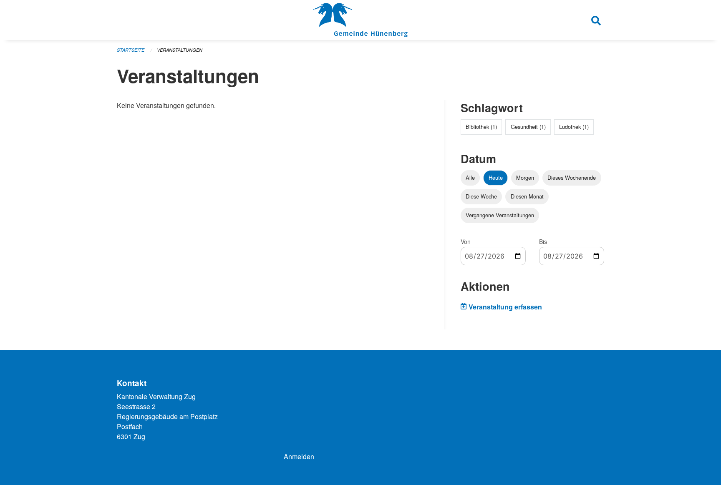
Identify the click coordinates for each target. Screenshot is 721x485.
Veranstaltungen (179, 50)
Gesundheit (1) (528, 127)
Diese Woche (481, 196)
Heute (496, 177)
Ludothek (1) (574, 127)
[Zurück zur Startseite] (360, 20)
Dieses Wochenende (571, 177)
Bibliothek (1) (481, 127)
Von (466, 241)
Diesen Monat (527, 196)
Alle (470, 177)
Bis (543, 241)
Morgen (525, 177)
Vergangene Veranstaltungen (500, 215)
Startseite (130, 50)
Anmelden (299, 456)
